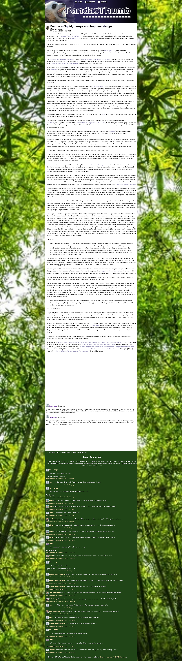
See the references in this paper (126, 184)
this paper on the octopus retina (110, 271)
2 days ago (72, 528)
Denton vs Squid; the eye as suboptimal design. (81, 26)
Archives (91, 1)
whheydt (52, 525)
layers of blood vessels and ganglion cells (65, 63)
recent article (53, 34)
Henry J (51, 482)
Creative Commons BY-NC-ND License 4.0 (113, 657)
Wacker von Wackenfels (57, 574)
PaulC (51, 500)
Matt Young (53, 599)
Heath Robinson (93, 325)
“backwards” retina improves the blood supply (91, 123)
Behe (104, 114)
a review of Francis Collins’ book (70, 36)
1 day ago (71, 478)
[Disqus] (91, 376)
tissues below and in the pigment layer (97, 165)
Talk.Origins (50, 123)
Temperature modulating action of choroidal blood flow (98, 349)
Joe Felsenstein (54, 519)
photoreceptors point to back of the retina (96, 59)
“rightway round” (97, 86)
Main (79, 1)
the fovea (54, 70)
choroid (112, 131)
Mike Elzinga (53, 470)
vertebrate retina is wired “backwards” (61, 59)
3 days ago (72, 570)
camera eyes (108, 51)
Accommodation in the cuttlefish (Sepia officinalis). (98, 344)
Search (103, 1)
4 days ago (72, 652)
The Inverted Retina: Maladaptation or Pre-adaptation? (72, 351)
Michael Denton (75, 38)
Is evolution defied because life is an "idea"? (57, 478)
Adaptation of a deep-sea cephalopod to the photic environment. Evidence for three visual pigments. (91, 342)
